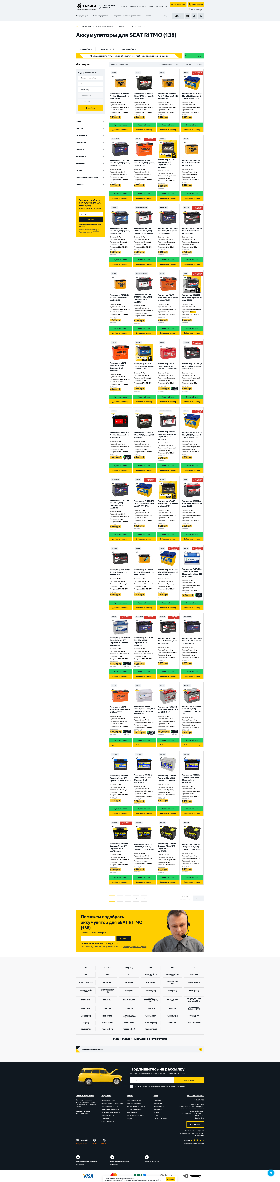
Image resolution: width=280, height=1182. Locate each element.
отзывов (193, 1143)
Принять (170, 1179)
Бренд (78, 121)
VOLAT (138, 139)
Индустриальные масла (135, 1116)
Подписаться (189, 1080)
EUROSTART (115, 139)
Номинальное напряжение (87, 177)
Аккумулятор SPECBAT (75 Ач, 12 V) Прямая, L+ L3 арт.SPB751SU (120, 572)
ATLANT (162, 139)
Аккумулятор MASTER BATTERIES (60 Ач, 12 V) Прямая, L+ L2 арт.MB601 (143, 230)
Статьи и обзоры (108, 1122)
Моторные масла (133, 1112)
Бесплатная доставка (178, 4)
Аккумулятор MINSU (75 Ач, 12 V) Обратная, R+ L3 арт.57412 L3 (119, 434)
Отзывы (156, 1112)
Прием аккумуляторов (110, 1106)
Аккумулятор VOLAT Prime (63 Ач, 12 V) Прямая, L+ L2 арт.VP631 (168, 297)
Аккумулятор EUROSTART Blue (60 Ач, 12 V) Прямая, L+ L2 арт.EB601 (168, 230)
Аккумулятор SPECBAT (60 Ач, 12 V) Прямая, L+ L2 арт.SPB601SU (192, 230)
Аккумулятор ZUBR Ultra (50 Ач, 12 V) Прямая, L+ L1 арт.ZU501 (144, 434)
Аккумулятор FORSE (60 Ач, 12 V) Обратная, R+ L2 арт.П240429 (119, 297)
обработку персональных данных (89, 231)
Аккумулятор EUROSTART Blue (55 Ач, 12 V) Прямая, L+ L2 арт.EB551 (120, 162)
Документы (158, 1109)
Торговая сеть (159, 1106)
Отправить (90, 219)
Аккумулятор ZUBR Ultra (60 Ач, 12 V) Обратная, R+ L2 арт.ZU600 (192, 503)
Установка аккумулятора (110, 1109)
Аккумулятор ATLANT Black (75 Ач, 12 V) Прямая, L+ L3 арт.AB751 (168, 503)
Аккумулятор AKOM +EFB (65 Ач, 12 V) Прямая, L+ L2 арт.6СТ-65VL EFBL (168, 572)
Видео (156, 1116)
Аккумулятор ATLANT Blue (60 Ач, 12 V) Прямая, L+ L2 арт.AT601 (120, 230)
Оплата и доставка (108, 1100)
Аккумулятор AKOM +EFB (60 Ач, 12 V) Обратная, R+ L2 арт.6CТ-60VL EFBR (192, 434)
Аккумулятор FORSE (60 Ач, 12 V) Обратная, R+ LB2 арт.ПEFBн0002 (144, 572)
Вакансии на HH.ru (160, 1119)
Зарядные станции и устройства (127, 16)
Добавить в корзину (120, 130)
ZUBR (137, 72)
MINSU (114, 411)
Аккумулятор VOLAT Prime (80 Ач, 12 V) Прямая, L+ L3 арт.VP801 (120, 709)
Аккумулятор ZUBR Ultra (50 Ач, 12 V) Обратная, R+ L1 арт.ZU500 (144, 96)
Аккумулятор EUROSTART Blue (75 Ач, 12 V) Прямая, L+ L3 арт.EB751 (192, 640)
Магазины (159, 6)
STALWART (187, 685)
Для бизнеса (195, 1124)
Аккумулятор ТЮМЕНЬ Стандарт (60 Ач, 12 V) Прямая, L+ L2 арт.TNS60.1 (144, 846)
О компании (158, 1103)
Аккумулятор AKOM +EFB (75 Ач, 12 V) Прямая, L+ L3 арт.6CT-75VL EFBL (144, 503)
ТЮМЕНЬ (114, 754)
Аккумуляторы (82, 16)
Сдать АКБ (125, 6)
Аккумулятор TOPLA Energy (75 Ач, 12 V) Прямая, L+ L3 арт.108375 (167, 366)
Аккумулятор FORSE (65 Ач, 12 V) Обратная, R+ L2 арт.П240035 (119, 96)
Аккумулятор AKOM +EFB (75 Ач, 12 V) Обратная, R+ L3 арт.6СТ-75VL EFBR (192, 96)
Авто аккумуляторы (134, 1100)
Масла (148, 16)
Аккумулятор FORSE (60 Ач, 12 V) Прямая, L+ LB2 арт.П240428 (191, 162)
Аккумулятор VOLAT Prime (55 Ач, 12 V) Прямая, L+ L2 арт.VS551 (144, 162)
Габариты (80, 149)
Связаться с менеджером (194, 56)
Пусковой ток (81, 135)
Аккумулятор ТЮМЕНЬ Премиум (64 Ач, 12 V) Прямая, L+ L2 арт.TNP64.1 (120, 778)
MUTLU (162, 685)
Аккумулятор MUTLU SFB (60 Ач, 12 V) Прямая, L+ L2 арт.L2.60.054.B (168, 709)
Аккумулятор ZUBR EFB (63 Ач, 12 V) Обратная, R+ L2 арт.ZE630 (192, 297)
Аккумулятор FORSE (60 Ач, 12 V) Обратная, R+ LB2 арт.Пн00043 (168, 96)
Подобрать (90, 108)
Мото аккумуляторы (101, 16)
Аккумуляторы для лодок (136, 1106)
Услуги (129, 1119)
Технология (80, 163)
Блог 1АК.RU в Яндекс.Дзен (152, 1161)
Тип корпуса (81, 156)
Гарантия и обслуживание (111, 1112)
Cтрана (79, 170)
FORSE (114, 72)
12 (136, 898)
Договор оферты (108, 1116)
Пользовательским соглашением (173, 1086)
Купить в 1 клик (120, 125)
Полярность (81, 142)
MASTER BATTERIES (141, 207)
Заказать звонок (197, 4)
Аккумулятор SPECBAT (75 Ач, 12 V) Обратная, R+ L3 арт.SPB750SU (168, 640)
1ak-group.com (82, 1144)
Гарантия (79, 184)
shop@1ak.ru (199, 1118)
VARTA (186, 548)
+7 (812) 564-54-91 (108, 5)
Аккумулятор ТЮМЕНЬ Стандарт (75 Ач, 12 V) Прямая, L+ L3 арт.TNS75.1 (192, 846)
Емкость (79, 128)
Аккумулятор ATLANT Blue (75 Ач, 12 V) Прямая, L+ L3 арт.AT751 (144, 366)
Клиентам (105, 1119)
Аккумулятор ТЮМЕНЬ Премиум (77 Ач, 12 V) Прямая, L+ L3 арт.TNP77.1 (168, 778)
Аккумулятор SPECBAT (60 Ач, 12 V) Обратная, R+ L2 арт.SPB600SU (192, 366)
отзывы (94, 1144)
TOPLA (162, 342)
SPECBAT (186, 207)
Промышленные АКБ (134, 1109)
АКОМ (186, 72)
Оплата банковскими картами (112, 1103)
